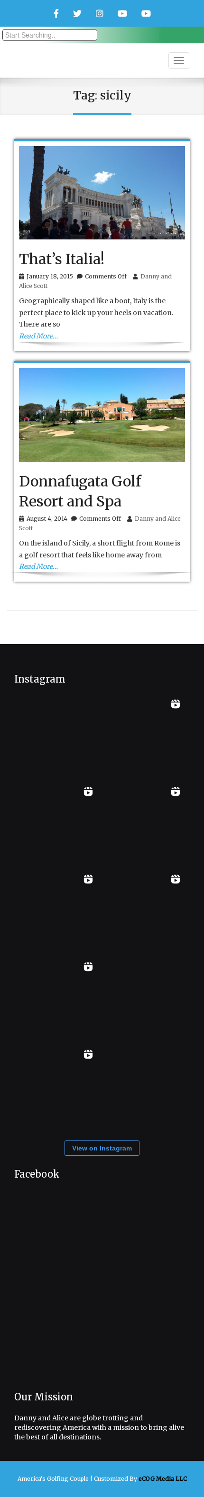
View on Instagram (102, 1148)
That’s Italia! (61, 259)
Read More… (38, 336)
